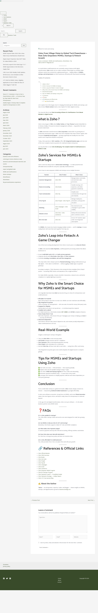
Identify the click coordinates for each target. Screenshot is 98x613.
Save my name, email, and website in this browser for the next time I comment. (61, 542)
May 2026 (5, 120)
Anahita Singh (6, 103)
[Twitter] (7, 578)
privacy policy (6, 566)
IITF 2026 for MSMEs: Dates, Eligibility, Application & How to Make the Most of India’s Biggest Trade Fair (13, 82)
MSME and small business (10, 172)
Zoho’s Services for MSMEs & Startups (52, 86)
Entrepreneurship (7, 166)
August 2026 (6, 112)
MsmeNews (6, 179)
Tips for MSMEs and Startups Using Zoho (52, 93)
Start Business (7, 17)
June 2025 (5, 149)
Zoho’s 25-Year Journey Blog (45, 478)
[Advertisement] (49, 601)
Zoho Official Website (44, 453)
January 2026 (6, 130)
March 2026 (6, 125)
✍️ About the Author (49, 101)
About (59, 580)
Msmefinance (6, 177)
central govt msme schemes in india (12, 159)
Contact (59, 582)
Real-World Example (47, 91)
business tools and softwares (11, 156)
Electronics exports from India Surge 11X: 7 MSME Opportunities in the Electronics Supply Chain (14, 67)
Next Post (91, 500)
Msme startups (7, 174)
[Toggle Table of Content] (39, 82)
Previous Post (35, 500)
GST (62, 312)
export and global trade (9, 169)
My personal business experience (12, 182)
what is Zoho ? (46, 84)
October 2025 (7, 138)
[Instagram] (10, 578)
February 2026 (7, 128)
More (8, 25)
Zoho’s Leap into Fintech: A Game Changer (53, 88)
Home (5, 15)
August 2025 (6, 143)
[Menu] (3, 13)
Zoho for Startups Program (45, 472)
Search (20, 31)
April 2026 (5, 123)
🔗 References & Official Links (50, 99)
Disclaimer (5, 564)
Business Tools (7, 22)
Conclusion (45, 95)
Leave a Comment (43, 61)
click (24, 45)
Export (5, 21)
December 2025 (7, 133)
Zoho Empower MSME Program (46, 470)
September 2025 (7, 141)
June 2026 (5, 117)
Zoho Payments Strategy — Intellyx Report (49, 476)
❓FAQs (45, 97)
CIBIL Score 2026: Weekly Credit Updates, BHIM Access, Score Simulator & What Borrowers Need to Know (14, 75)
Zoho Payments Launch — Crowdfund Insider (50, 474)
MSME (5, 19)
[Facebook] (4, 578)
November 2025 (7, 136)
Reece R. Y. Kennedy (8, 94)
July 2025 (5, 146)
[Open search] (4, 35)
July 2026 (5, 115)
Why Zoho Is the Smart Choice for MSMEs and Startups (56, 89)
